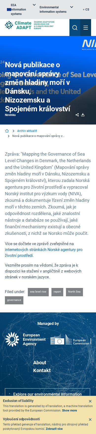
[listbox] (21, 9)
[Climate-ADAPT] (35, 25)
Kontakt (42, 370)
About (39, 362)
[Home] (7, 131)
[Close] (90, 401)
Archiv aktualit (27, 131)
